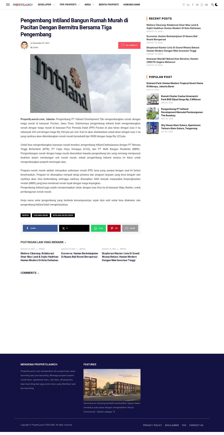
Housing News (41, 215)
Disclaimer (172, 425)
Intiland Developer (63, 215)
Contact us (196, 425)
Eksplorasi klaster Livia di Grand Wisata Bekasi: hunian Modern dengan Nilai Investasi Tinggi (120, 257)
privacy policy (152, 425)
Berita (25, 215)
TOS (184, 425)
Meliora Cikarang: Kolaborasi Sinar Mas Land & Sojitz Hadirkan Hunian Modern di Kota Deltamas (39, 257)
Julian (35, 47)
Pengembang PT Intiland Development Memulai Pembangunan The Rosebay (182, 112)
